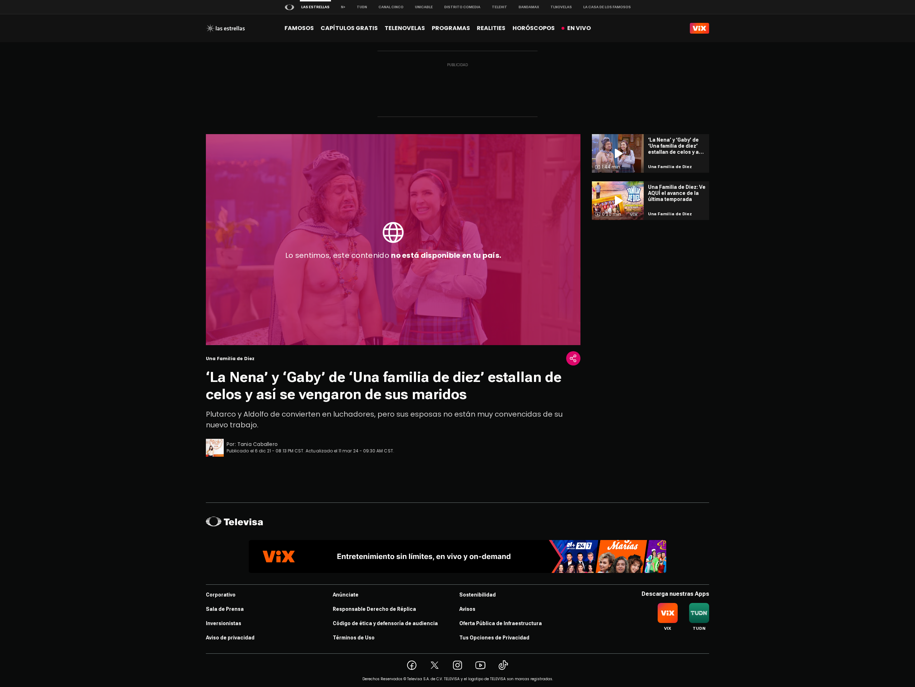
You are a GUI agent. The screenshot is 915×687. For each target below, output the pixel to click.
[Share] (573, 358)
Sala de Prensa (225, 609)
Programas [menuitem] (451, 28)
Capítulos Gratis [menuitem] (349, 28)
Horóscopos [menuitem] (534, 28)
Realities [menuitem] (491, 28)
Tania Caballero (257, 444)
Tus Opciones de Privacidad (494, 638)
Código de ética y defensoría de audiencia (385, 623)
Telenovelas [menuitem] (405, 28)
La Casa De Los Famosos (607, 7)
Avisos (467, 609)
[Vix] (699, 28)
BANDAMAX (529, 7)
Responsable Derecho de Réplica (374, 609)
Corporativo (221, 595)
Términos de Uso (354, 638)
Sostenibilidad (477, 595)
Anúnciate (345, 595)
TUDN (362, 7)
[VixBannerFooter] (457, 556)
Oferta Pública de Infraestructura (500, 623)
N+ (343, 7)
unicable (424, 7)
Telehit (499, 7)
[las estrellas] (225, 28)
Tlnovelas (561, 7)
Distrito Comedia (462, 7)
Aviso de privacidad (230, 638)
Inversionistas (223, 623)
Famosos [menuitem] (299, 28)
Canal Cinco (391, 7)
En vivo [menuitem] (579, 28)
